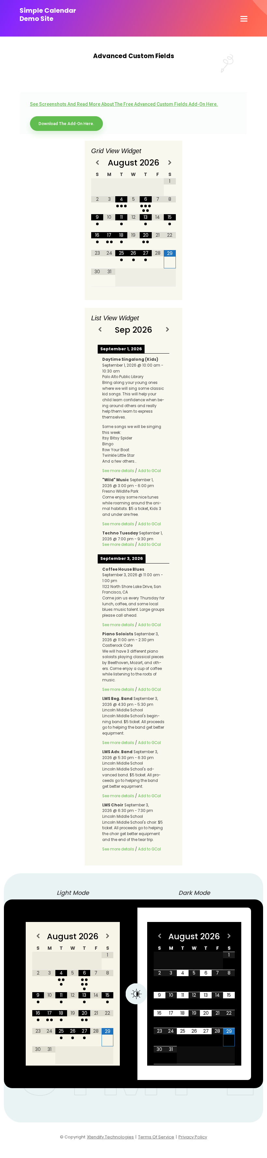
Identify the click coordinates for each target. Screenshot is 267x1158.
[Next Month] (170, 162)
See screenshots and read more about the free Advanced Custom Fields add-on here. (124, 104)
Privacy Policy (192, 1137)
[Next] (167, 329)
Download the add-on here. (66, 123)
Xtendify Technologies (110, 1137)
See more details (118, 470)
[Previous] (99, 329)
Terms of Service (156, 1137)
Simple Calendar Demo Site (48, 15)
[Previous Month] (97, 162)
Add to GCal (149, 470)
